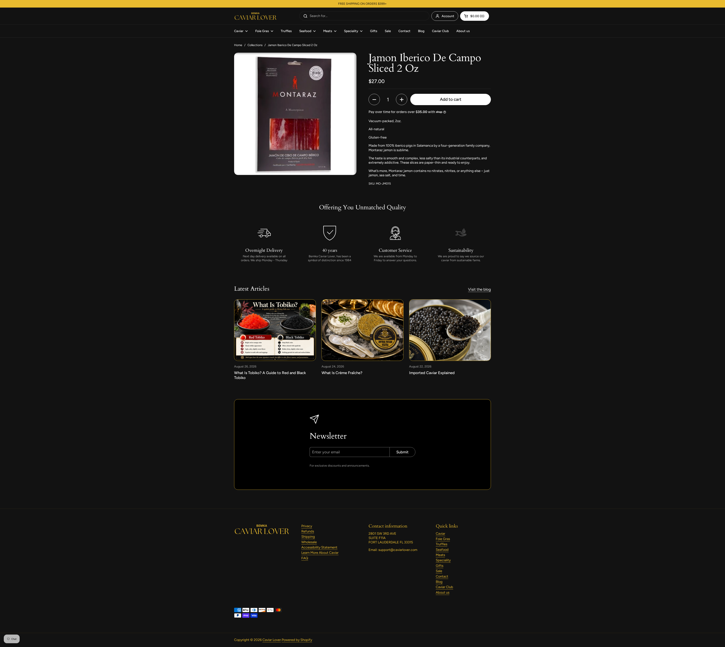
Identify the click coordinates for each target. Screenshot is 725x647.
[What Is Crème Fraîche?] (362, 330)
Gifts (439, 566)
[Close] (80, 290)
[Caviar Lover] (255, 16)
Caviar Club (444, 587)
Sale (439, 571)
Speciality (443, 560)
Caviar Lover (271, 640)
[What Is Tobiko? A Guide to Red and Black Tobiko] (275, 330)
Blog (439, 582)
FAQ (304, 558)
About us (442, 592)
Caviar (440, 533)
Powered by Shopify (297, 640)
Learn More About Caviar (320, 553)
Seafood (442, 550)
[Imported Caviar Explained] (450, 330)
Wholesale (309, 542)
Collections (255, 45)
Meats (440, 555)
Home (238, 45)
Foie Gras (443, 539)
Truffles (441, 544)
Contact (442, 576)
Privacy (306, 526)
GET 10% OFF (44, 345)
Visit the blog (479, 289)
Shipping (308, 537)
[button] (374, 99)
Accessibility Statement (319, 547)
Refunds (307, 531)
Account (448, 16)
